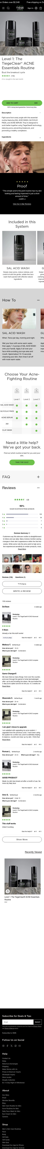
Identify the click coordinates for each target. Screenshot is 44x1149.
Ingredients (6, 137)
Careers (5, 1117)
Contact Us (6, 1058)
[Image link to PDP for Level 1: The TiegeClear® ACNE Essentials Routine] (23, 876)
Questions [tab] (20, 577)
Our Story (5, 1095)
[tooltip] (29, 533)
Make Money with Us (9, 1069)
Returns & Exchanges (10, 1064)
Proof (4, 1098)
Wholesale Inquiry (8, 1075)
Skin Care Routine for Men (11, 1106)
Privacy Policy (37, 1026)
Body (4, 1134)
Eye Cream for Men (9, 1114)
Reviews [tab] (7, 577)
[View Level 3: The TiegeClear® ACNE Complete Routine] (36, 391)
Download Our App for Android (13, 1148)
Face (4, 1132)
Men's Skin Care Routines (11, 1129)
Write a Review (22, 592)
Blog (4, 1103)
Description (6, 113)
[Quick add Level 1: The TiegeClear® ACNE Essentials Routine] (8, 891)
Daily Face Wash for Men (11, 1111)
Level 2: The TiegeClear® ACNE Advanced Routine (25, 617)
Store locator (7, 1077)
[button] (8, 8)
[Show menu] (3, 8)
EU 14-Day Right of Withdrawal (13, 1083)
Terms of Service (9, 1028)
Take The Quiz (22, 462)
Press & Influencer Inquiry (11, 1072)
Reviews (9, 488)
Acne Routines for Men (10, 1109)
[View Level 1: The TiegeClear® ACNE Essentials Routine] (17, 391)
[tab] (33, 852)
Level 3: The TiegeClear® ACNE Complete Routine (25, 661)
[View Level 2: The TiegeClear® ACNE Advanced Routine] (27, 391)
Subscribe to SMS (9, 1033)
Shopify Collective (8, 1080)
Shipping (5, 1066)
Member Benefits (8, 1100)
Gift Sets (5, 1137)
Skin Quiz (5, 1142)
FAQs (4, 1061)
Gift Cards (5, 1140)
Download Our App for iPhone (13, 1145)
